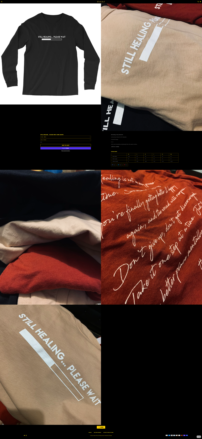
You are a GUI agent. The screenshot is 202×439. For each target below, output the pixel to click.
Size (42, 139)
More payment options (65, 150)
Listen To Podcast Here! (108, 432)
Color (42, 136)
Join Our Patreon (97, 432)
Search (90, 432)
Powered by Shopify (108, 435)
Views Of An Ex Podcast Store (98, 435)
